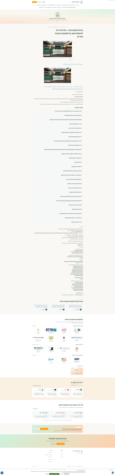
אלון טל (60, 232)
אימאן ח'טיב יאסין (69, 232)
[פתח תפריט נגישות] (2, 473)
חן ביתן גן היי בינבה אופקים (78, 267)
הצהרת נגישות (50, 461)
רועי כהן (77, 262)
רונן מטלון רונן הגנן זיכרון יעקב (78, 283)
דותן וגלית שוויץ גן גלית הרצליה (77, 268)
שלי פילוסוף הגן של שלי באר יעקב (77, 287)
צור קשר (45, 7)
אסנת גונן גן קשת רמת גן (79, 275)
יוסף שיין (35, 232)
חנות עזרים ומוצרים (49, 7)
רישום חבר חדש (54, 7)
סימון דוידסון (75, 232)
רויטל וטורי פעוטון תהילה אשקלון (77, 285)
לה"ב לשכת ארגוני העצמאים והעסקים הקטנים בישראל (73, 261)
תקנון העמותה (50, 452)
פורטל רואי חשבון (41, 7)
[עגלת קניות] (44, 2)
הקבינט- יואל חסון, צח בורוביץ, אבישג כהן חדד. (75, 256)
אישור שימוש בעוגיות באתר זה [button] (54, 473)
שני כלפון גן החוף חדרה (79, 282)
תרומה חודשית (37, 428)
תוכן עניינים (70, 59)
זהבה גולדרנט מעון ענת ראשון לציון (77, 272)
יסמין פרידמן (40, 232)
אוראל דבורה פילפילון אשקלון (78, 266)
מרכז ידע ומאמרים (59, 7)
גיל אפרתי (79, 244)
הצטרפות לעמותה (61, 443)
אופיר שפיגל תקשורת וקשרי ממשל (77, 251)
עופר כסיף (56, 232)
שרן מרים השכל (78, 231)
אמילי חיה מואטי (51, 232)
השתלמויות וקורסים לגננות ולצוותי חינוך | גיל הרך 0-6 (69, 7)
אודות (62, 452)
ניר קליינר (81, 258)
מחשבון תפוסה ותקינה (78, 294)
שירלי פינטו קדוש (45, 232)
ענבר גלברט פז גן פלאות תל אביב (77, 270)
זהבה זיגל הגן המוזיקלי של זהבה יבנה (76, 274)
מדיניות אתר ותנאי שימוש (48, 454)
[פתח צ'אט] (112, 472)
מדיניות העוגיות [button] (66, 473)
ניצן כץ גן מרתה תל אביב (79, 277)
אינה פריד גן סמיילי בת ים (78, 286)
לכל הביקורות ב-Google (36, 385)
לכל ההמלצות (36, 408)
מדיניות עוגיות (50, 459)
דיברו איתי (53, 443)
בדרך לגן (81, 278)
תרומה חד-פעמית (43, 428)
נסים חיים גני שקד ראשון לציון (78, 289)
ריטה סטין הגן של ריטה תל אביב (77, 271)
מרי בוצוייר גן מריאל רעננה (78, 290)
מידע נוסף (47, 473)
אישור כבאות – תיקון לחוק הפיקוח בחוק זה (73, 217)
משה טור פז (64, 232)
